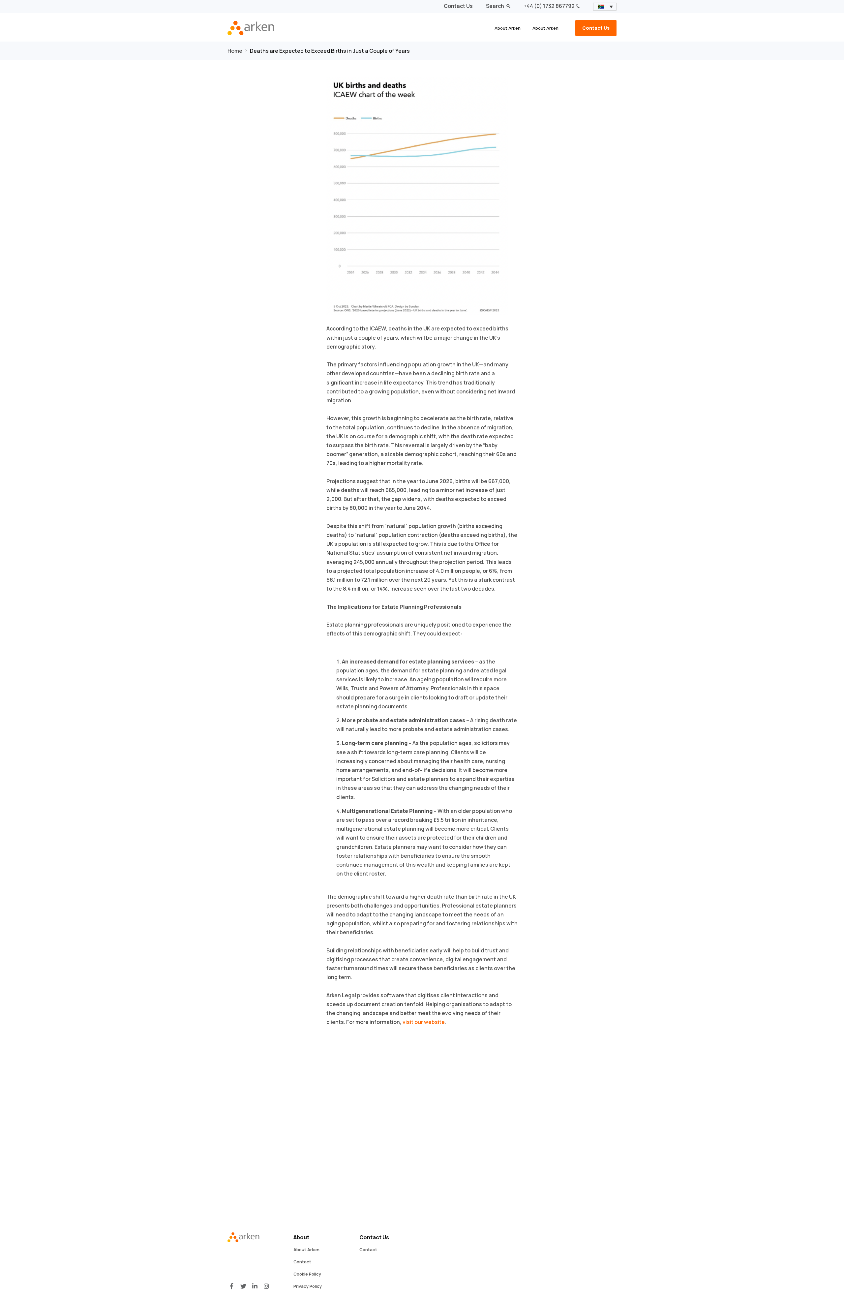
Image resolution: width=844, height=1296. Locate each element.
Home (234, 50)
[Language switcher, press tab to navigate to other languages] (605, 7)
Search (495, 6)
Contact (302, 1262)
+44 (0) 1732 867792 (549, 6)
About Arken (508, 28)
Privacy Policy (307, 1286)
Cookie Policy (307, 1274)
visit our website (424, 1022)
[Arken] (257, 28)
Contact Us (458, 6)
